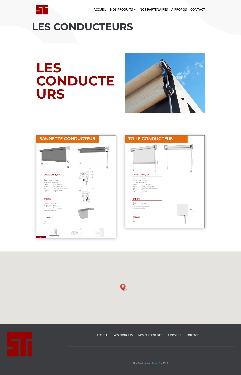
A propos (179, 9)
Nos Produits (121, 9)
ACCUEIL (102, 335)
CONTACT (193, 335)
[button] (124, 287)
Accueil (100, 9)
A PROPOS (174, 335)
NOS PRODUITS (123, 335)
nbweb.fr (156, 363)
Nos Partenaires (154, 9)
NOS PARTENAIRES (150, 335)
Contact (197, 9)
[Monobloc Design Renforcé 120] (76, 237)
